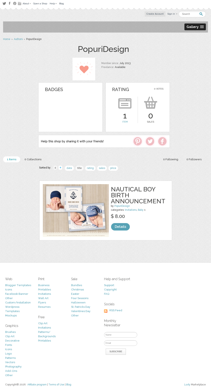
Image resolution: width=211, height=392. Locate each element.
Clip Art (9, 336)
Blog (68, 384)
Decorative (12, 340)
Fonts (8, 344)
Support (109, 285)
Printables (44, 289)
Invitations (131, 209)
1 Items (11, 159)
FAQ (106, 293)
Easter (75, 293)
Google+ (20, 3)
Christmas (77, 289)
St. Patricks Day (80, 306)
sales (102, 168)
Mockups (11, 315)
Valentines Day (80, 311)
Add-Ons (11, 370)
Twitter (4, 3)
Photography (13, 366)
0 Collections (33, 159)
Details (120, 227)
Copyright (110, 289)
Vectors (10, 362)
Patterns (10, 357)
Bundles (76, 285)
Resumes (44, 306)
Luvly (187, 384)
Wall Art (43, 298)
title (79, 168)
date (69, 168)
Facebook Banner (16, 293)
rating (90, 168)
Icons (8, 289)
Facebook (9, 3)
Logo (8, 353)
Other (9, 298)
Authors (18, 39)
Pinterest (15, 3)
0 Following (170, 159)
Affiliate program (37, 384)
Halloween (78, 302)
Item (125, 122)
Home (6, 39)
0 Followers (194, 159)
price (113, 168)
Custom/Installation (18, 302)
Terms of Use (56, 384)
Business (43, 285)
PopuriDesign (122, 206)
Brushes (10, 331)
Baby (141, 209)
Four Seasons (79, 298)
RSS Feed (115, 310)
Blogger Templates (18, 285)
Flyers (42, 302)
